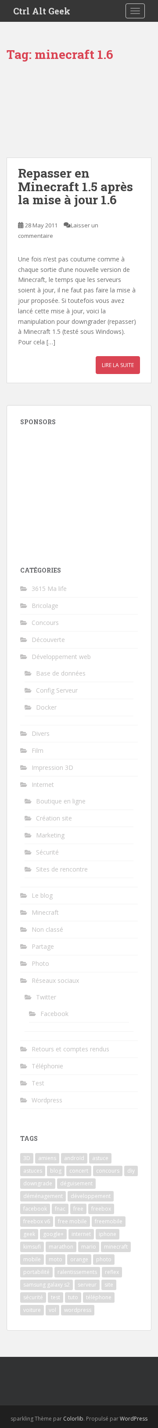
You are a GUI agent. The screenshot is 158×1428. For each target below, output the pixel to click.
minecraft (116, 1246)
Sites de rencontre (62, 869)
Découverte (48, 639)
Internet (43, 784)
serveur (87, 1284)
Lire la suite (118, 365)
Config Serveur (57, 690)
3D (26, 1158)
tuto (73, 1297)
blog (55, 1170)
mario (88, 1246)
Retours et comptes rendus (70, 1049)
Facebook (54, 1013)
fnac (60, 1208)
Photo (40, 963)
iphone (107, 1234)
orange (79, 1259)
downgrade (37, 1183)
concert (78, 1170)
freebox (101, 1208)
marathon (61, 1246)
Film (37, 750)
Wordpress (47, 1100)
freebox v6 (36, 1221)
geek (29, 1234)
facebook (35, 1208)
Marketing (50, 835)
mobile (32, 1259)
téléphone (98, 1297)
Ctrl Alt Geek (41, 11)
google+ (53, 1234)
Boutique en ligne (61, 801)
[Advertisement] (79, 490)
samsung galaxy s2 (46, 1284)
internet (81, 1234)
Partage (43, 946)
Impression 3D (52, 767)
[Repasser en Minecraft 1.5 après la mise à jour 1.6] (79, 114)
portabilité (36, 1272)
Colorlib (73, 1418)
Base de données (61, 673)
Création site (54, 818)
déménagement (43, 1196)
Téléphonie (47, 1066)
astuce (100, 1158)
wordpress (77, 1310)
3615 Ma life (49, 588)
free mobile (72, 1221)
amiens (47, 1158)
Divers (41, 733)
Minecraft (45, 912)
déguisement (76, 1183)
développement (91, 1196)
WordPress (133, 1418)
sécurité (33, 1297)
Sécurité (47, 852)
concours (107, 1170)
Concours (45, 622)
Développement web (61, 656)
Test (38, 1083)
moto (55, 1259)
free (78, 1208)
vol (52, 1310)
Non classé (47, 929)
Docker (46, 707)
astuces (32, 1170)
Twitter (46, 997)
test (55, 1297)
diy (131, 1170)
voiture (32, 1310)
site (108, 1284)
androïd (74, 1158)
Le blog (42, 895)
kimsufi (32, 1246)
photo (103, 1259)
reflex (112, 1272)
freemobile (108, 1221)
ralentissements (77, 1272)
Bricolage (45, 605)
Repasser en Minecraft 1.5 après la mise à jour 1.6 (75, 186)
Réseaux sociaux (55, 980)
